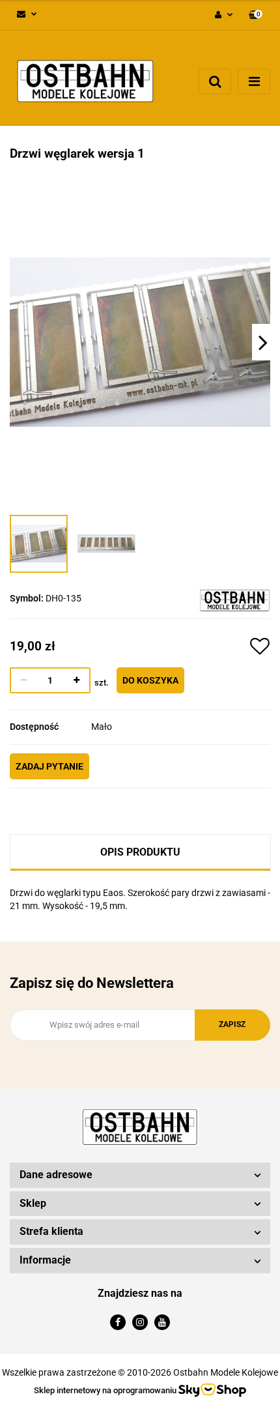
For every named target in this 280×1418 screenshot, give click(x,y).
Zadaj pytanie (49, 766)
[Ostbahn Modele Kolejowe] (234, 599)
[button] (255, 15)
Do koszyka (150, 680)
